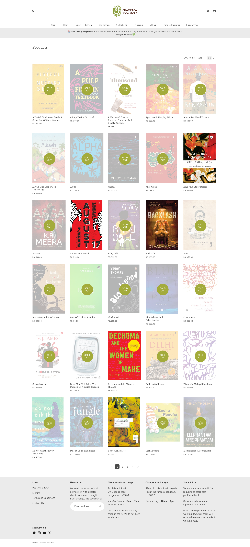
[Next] (138, 466)
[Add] (213, 178)
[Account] (208, 11)
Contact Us (38, 503)
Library (36, 492)
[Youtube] (44, 533)
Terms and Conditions (43, 498)
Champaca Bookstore (46, 543)
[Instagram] (39, 533)
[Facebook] (34, 533)
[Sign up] (100, 506)
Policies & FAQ (40, 487)
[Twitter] (49, 533)
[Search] (33, 11)
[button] (201, 58)
